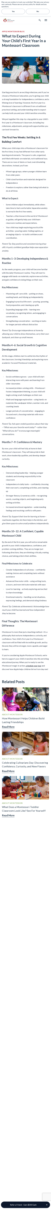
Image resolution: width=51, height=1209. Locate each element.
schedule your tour (33, 665)
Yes (13, 11)
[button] (25, 1205)
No (38, 11)
